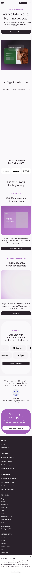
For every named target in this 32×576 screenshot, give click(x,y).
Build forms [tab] (5, 89)
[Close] (30, 557)
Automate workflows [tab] (19, 89)
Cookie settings (16, 572)
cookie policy (26, 566)
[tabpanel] (16, 123)
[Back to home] (3, 3)
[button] (5, 447)
